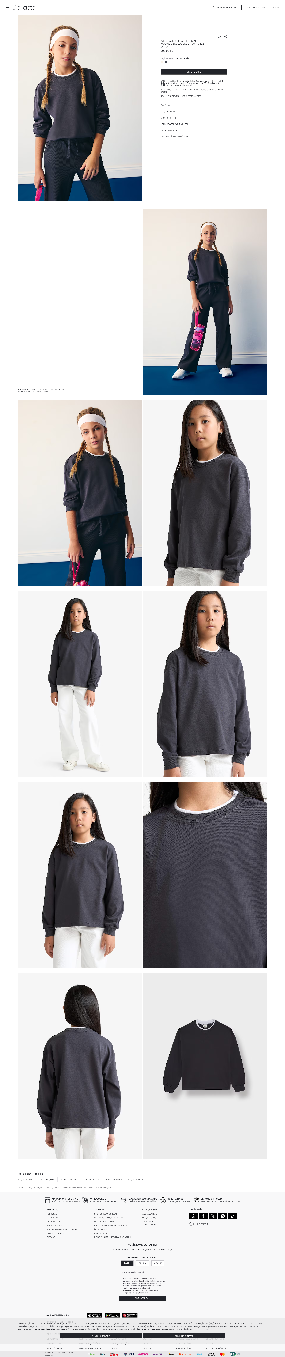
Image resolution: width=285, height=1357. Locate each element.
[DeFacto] (24, 7)
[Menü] (8, 7)
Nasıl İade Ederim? (106, 1222)
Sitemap (51, 1237)
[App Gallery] (130, 1315)
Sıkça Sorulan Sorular (105, 1214)
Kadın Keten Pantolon (90, 1348)
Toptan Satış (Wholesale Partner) (64, 1229)
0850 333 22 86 (149, 1224)
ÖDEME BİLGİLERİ (169, 130)
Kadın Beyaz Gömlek (216, 1348)
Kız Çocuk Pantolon (69, 1179)
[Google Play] (112, 1315)
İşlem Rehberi (100, 1229)
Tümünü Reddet (101, 1336)
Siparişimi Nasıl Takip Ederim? (111, 1218)
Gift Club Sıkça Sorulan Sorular (110, 1225)
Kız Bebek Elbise (150, 1348)
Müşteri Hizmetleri (151, 1222)
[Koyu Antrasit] (166, 62)
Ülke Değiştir (201, 1224)
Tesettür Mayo (54, 1348)
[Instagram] (222, 1216)
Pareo (114, 1348)
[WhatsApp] (193, 1216)
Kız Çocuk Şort (46, 1179)
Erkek (142, 1263)
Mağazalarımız (149, 1214)
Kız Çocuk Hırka (135, 1179)
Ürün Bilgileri (168, 118)
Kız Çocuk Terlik (114, 1179)
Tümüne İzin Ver (184, 1336)
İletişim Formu (149, 1218)
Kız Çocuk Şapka (26, 1179)
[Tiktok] (232, 1216)
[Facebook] (203, 1216)
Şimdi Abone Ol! (142, 1298)
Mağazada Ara (169, 112)
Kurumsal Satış (54, 1225)
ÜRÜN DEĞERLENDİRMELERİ (174, 124)
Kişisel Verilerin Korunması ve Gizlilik (112, 1237)
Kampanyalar (101, 1233)
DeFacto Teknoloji (56, 1233)
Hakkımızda (52, 1218)
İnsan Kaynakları (55, 1222)
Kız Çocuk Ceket (92, 1179)
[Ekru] (162, 62)
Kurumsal (52, 1214)
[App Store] (94, 1315)
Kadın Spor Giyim (182, 1348)
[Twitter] (213, 1216)
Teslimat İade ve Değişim (174, 136)
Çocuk (158, 1263)
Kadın (127, 1263)
